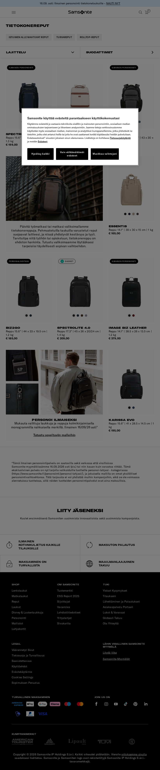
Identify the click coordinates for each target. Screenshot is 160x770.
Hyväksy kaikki (40, 153)
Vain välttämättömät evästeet (72, 154)
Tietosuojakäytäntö (120, 137)
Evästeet (42, 141)
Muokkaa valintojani (105, 153)
